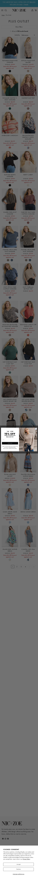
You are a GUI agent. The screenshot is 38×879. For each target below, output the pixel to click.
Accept (18, 864)
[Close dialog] (36, 429)
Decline (18, 869)
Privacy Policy (26, 859)
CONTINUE (10, 443)
